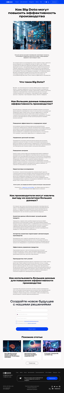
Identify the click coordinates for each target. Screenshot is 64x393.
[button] (54, 2)
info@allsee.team (8, 375)
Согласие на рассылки (32, 387)
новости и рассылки (32, 323)
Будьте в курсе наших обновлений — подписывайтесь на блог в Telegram (33, 379)
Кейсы (21, 372)
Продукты (55, 372)
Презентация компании (32, 389)
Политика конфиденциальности (32, 386)
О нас (17, 372)
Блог (59, 372)
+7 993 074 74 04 (7, 377)
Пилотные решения (40, 372)
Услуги (25, 372)
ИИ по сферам (49, 372)
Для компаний (31, 372)
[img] (46, 2)
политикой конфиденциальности (31, 321)
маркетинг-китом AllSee (28, 187)
